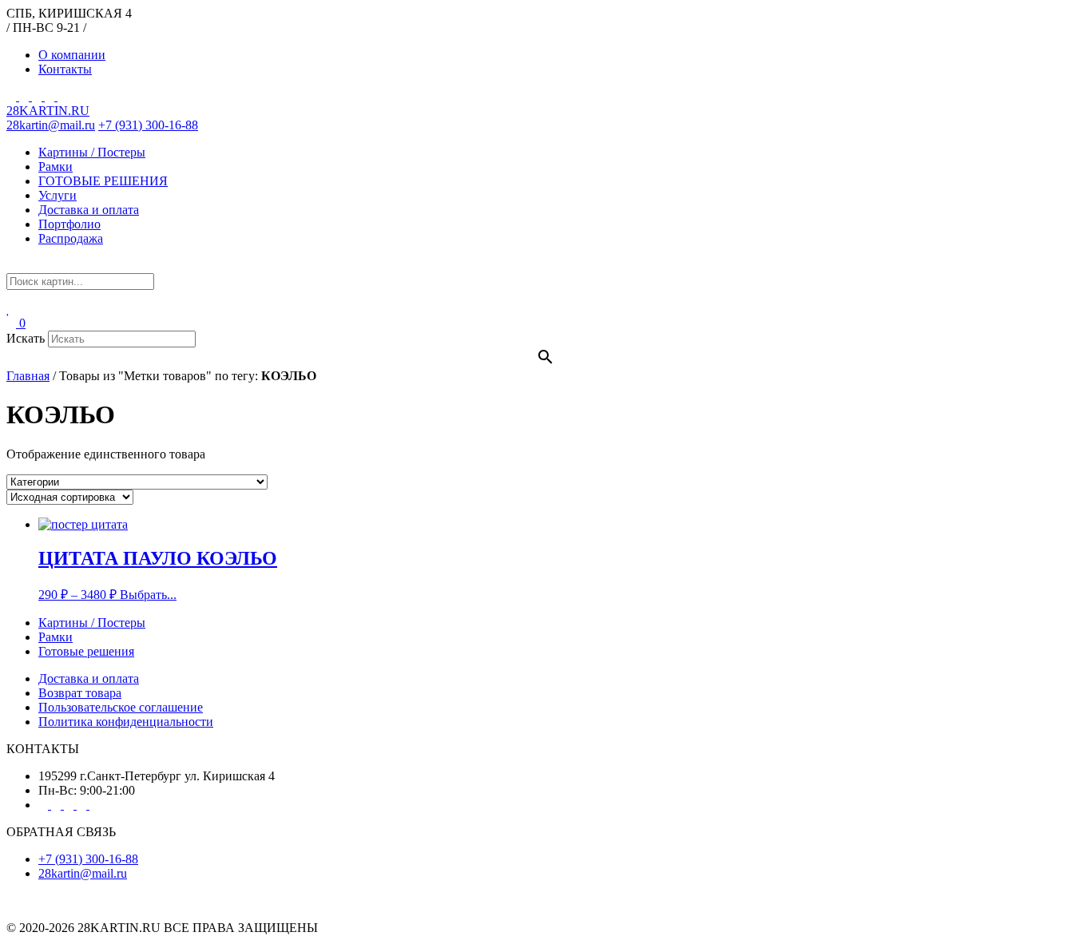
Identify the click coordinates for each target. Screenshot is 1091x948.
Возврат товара (79, 693)
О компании (71, 54)
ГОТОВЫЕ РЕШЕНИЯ (103, 181)
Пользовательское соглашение (120, 707)
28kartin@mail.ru (50, 125)
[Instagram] (12, 96)
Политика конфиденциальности (125, 721)
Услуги (57, 195)
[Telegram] (51, 96)
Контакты (65, 69)
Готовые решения (86, 651)
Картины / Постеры (91, 152)
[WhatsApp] (62, 96)
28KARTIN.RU (47, 110)
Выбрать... (148, 594)
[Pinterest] (25, 96)
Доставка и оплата (88, 209)
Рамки (55, 166)
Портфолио (69, 224)
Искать (25, 338)
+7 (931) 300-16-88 (148, 125)
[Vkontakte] (38, 96)
